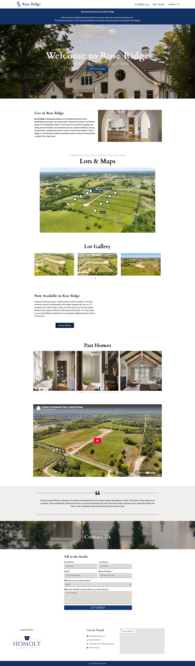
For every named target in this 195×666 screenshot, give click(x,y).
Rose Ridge (31, 4)
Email (67, 571)
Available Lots (142, 4)
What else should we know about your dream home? (86, 589)
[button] (34, 263)
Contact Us (173, 4)
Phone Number (105, 571)
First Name (69, 562)
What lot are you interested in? (77, 580)
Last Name (103, 562)
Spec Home (159, 4)
